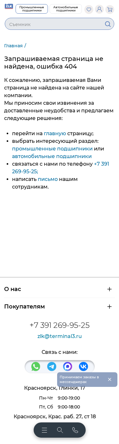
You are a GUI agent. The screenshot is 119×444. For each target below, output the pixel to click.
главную (55, 133)
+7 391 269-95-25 (59, 325)
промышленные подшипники (52, 149)
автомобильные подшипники (52, 156)
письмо (48, 179)
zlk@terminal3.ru (59, 336)
